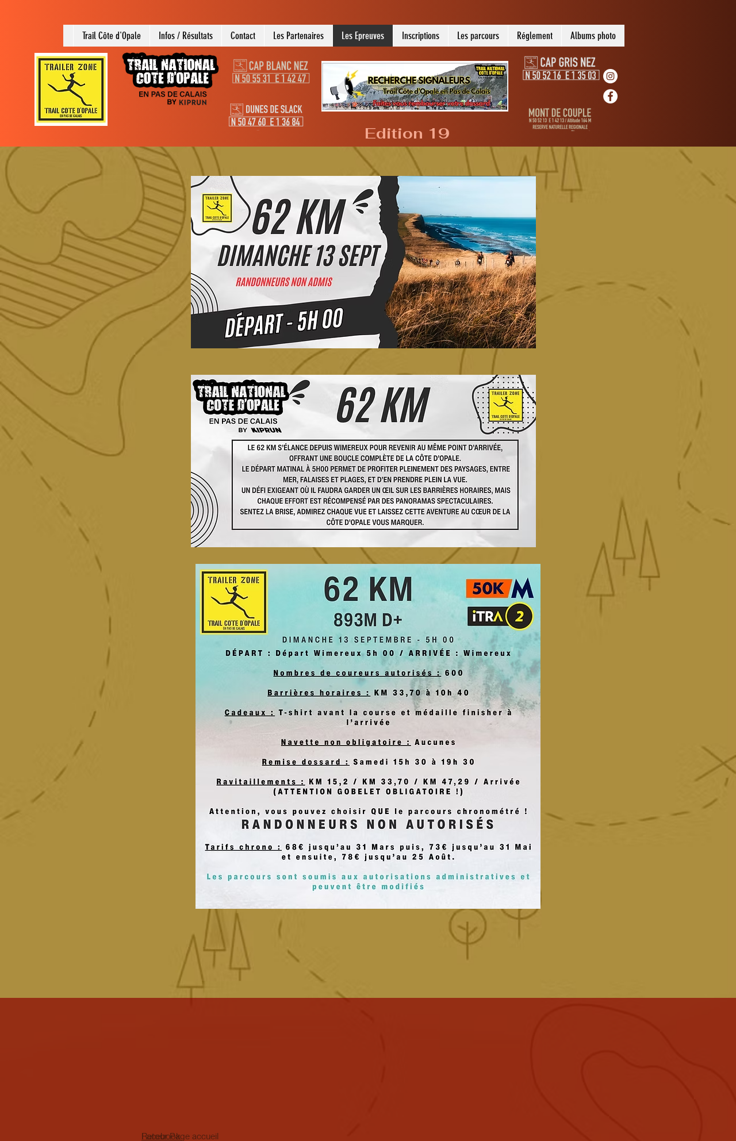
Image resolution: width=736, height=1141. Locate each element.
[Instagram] (610, 76)
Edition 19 (407, 133)
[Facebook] (610, 96)
